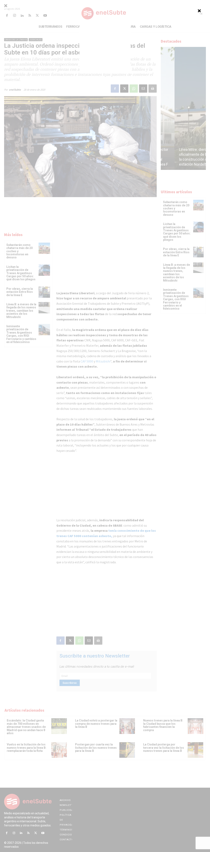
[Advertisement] (105, 48)
